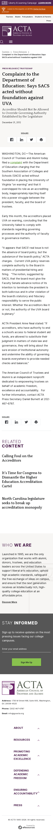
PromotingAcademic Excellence (22, 755)
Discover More (9, 602)
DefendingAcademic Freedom (21, 774)
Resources (22, 739)
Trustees (9, 17)
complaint (16, 162)
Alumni (17, 17)
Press (49, 21)
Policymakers (27, 17)
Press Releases (20, 52)
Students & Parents (43, 17)
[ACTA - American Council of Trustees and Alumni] (19, 31)
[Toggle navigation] (11, 41)
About (18, 727)
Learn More (44, 3)
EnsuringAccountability (25, 791)
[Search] (1, 42)
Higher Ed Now (39, 9)
